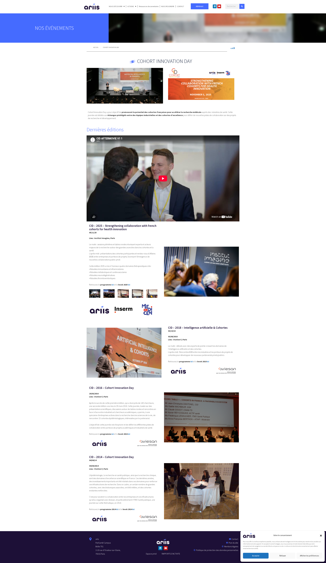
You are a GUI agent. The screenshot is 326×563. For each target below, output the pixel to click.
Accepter (255, 555)
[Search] (241, 6)
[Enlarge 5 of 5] (154, 292)
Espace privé (151, 553)
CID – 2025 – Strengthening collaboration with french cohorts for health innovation (122, 227)
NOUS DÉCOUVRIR (115, 6)
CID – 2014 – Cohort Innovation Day (111, 457)
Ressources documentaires (149, 6)
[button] (321, 535)
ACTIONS (130, 6)
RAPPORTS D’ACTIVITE (171, 553)
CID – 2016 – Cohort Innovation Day (111, 388)
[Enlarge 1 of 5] (97, 292)
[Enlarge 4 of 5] (140, 292)
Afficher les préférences (309, 555)
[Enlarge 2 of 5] (111, 292)
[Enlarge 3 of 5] (125, 292)
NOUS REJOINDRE (167, 6)
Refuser (282, 555)
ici (113, 284)
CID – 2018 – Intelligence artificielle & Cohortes (198, 327)
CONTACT (180, 6)
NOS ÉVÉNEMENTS (54, 28)
